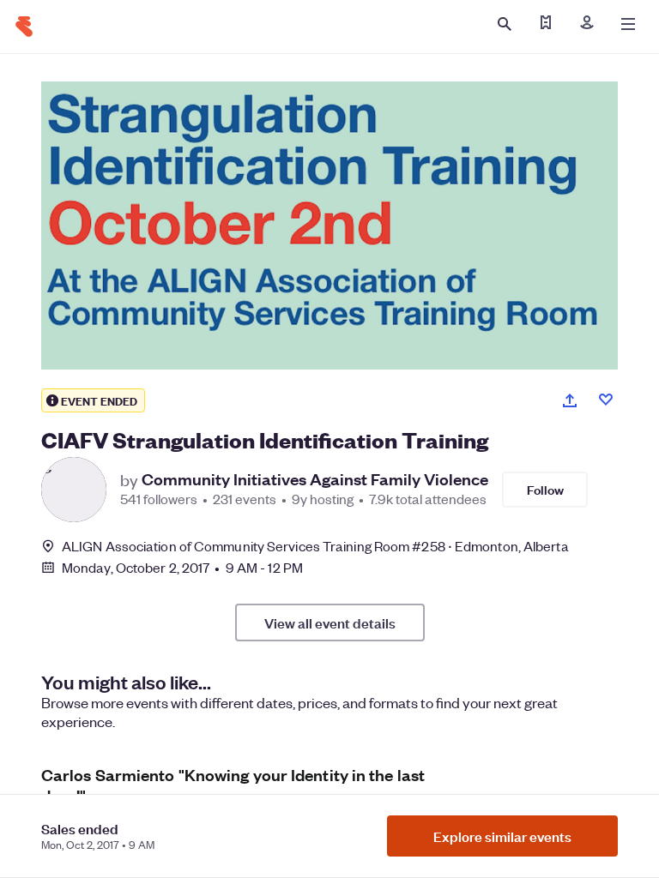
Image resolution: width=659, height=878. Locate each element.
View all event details (330, 622)
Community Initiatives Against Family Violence (315, 479)
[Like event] (606, 400)
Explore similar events (502, 836)
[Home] (24, 26)
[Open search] (504, 24)
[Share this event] (570, 400)
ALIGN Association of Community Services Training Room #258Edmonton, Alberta (315, 546)
